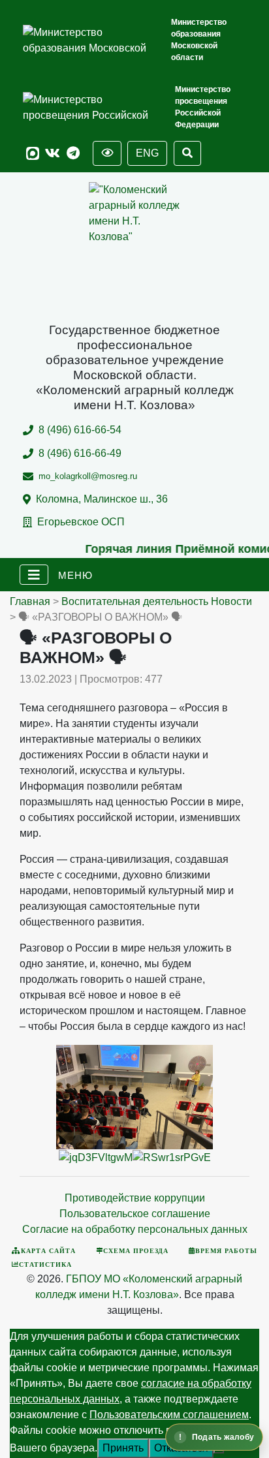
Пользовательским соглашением (169, 1414)
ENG (147, 153)
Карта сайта (48, 1250)
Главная (30, 601)
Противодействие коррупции (135, 1197)
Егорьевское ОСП (81, 521)
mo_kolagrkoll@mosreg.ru (88, 476)
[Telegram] (73, 154)
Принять (123, 1447)
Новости (231, 601)
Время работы (226, 1250)
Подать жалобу (223, 1437)
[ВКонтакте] (52, 154)
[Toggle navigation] (34, 575)
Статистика (45, 1264)
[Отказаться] (219, 1451)
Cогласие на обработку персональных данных (134, 1229)
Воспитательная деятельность (134, 601)
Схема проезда (135, 1250)
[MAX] (32, 154)
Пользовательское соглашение (134, 1213)
